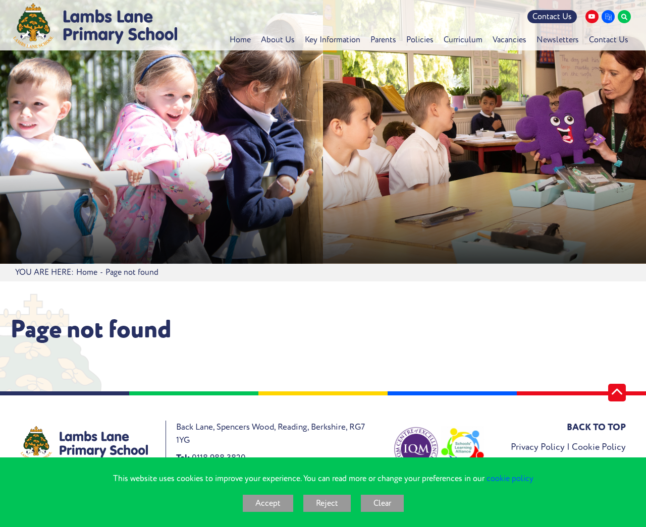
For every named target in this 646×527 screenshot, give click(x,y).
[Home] (95, 26)
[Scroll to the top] (617, 392)
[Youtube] (592, 16)
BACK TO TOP (596, 427)
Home (86, 272)
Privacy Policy (538, 447)
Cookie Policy (599, 447)
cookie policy (510, 479)
